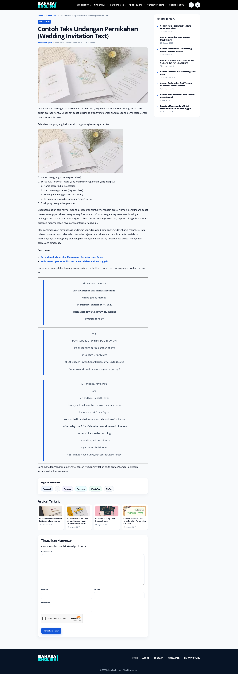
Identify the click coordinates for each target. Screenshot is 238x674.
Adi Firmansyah (45, 42)
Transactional (155, 5)
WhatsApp (95, 489)
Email (97, 589)
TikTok (109, 489)
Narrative (100, 5)
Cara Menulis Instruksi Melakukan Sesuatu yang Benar (72, 257)
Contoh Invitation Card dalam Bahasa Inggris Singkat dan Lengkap (77, 521)
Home (40, 15)
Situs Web (45, 602)
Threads (67, 489)
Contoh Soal (176, 5)
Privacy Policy (192, 658)
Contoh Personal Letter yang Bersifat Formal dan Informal (134, 521)
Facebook (47, 489)
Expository (83, 5)
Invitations (51, 15)
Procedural (136, 5)
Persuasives (117, 5)
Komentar (46, 551)
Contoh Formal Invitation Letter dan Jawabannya (50, 519)
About (145, 658)
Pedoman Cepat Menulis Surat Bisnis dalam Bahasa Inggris (74, 261)
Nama (44, 589)
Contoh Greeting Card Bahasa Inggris (105, 519)
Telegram (81, 489)
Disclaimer (173, 658)
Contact (158, 658)
